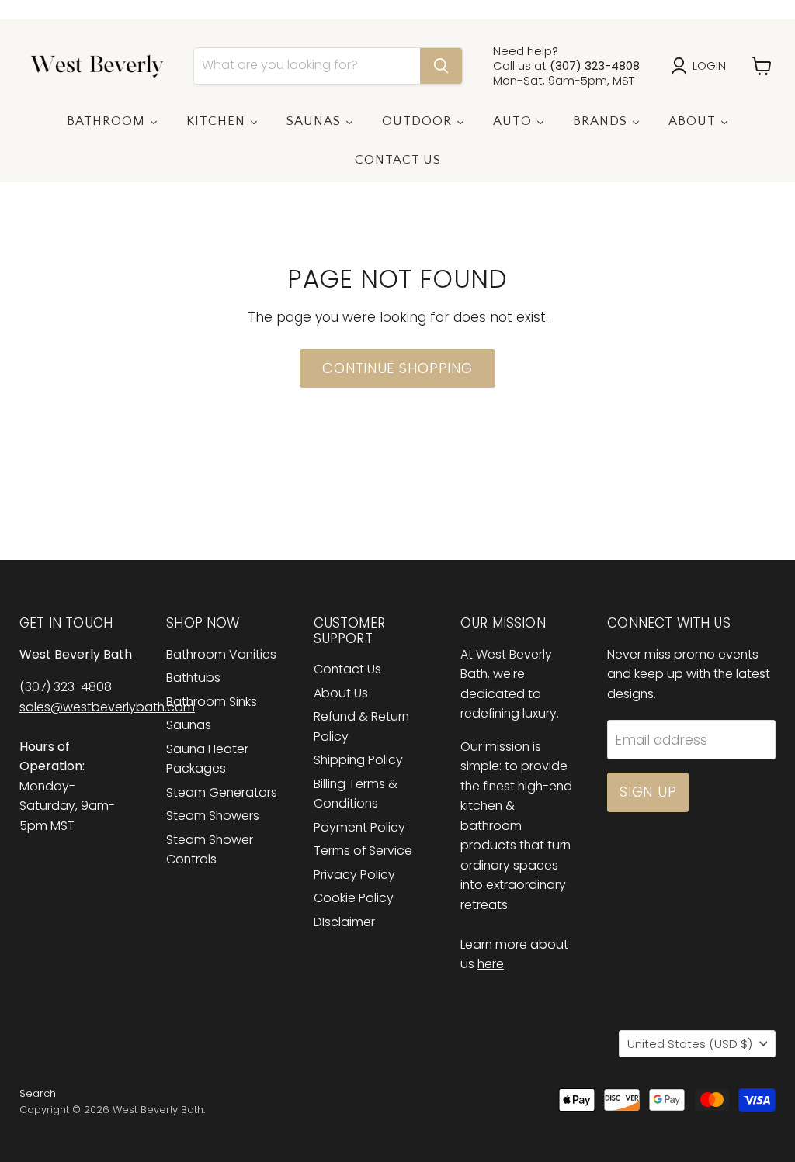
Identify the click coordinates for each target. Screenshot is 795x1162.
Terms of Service (363, 850)
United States (689, 1044)
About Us (341, 693)
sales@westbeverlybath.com (107, 707)
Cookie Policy (354, 898)
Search (37, 1093)
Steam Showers (212, 816)
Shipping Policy (358, 760)
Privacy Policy (354, 875)
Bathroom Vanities (221, 654)
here (490, 964)
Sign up (648, 791)
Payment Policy (359, 827)
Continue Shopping (397, 368)
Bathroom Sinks (211, 702)
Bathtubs (193, 677)
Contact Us (347, 669)
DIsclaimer (344, 922)
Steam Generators (221, 792)
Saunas (188, 725)
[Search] (441, 66)
